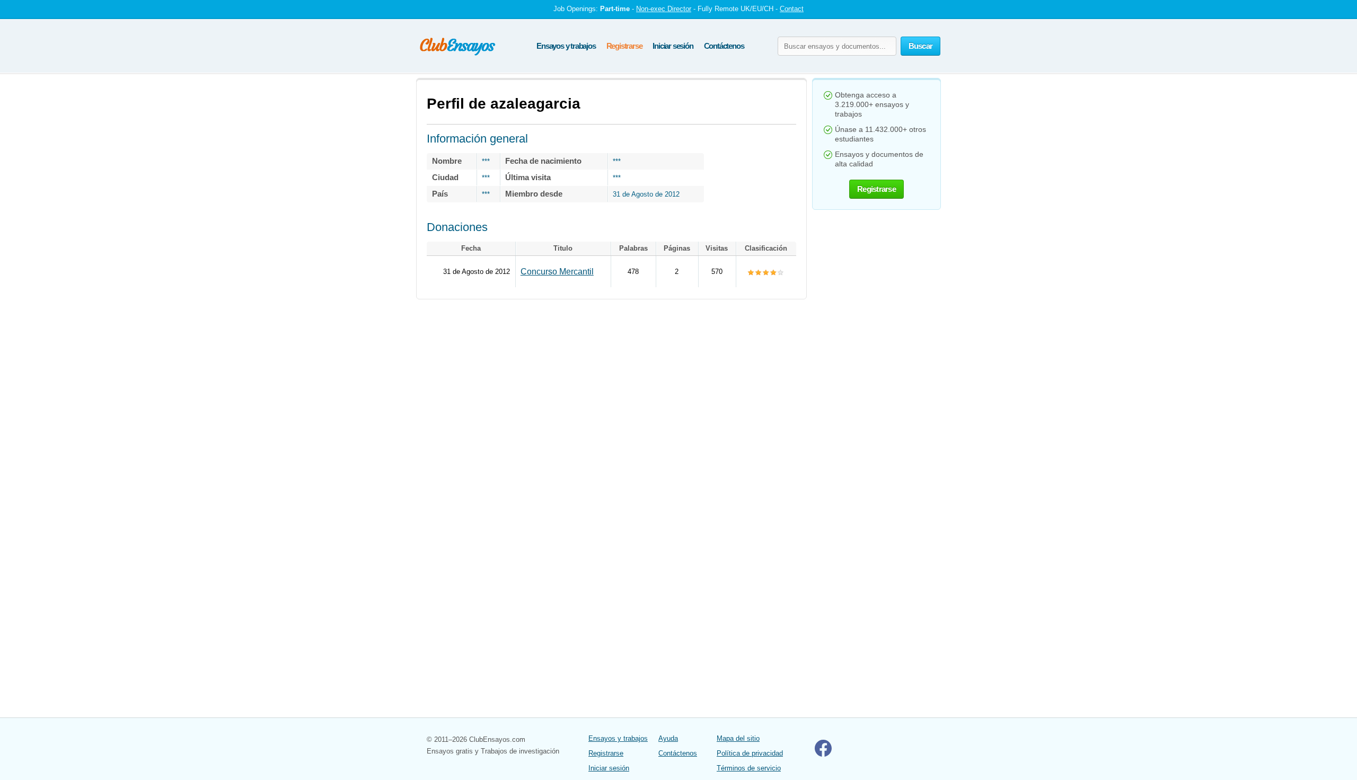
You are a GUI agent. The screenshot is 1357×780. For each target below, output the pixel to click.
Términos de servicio (749, 768)
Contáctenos (724, 45)
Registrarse (624, 45)
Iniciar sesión (673, 45)
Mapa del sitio (738, 738)
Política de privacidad (750, 753)
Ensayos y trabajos (565, 45)
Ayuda (668, 738)
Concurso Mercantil (557, 271)
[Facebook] (823, 754)
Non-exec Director (663, 9)
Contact (792, 9)
